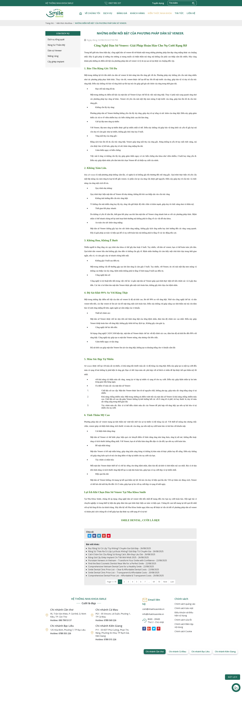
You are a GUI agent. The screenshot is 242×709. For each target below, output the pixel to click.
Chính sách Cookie (183, 631)
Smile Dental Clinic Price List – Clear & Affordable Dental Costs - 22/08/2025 (123, 569)
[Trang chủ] (80, 13)
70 (159, 581)
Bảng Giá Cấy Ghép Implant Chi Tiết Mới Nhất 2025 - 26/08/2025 (118, 557)
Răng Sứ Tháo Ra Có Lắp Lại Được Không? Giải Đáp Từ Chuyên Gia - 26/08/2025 (125, 551)
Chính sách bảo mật (184, 608)
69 (154, 581)
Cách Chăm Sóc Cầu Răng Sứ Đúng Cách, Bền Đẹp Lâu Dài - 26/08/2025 (121, 554)
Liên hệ (191, 13)
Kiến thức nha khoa (160, 13)
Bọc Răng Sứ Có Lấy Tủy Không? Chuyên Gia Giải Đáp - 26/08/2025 (119, 548)
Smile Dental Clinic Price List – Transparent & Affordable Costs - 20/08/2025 (123, 572)
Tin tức (179, 13)
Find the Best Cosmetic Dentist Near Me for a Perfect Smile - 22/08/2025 (122, 563)
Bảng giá (122, 13)
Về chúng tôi (92, 13)
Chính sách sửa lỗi (183, 619)
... (149, 581)
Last (172, 581)
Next (165, 581)
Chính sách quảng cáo (185, 604)
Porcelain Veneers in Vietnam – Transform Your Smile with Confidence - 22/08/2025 (127, 560)
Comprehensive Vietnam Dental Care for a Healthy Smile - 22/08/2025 (121, 566)
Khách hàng (137, 13)
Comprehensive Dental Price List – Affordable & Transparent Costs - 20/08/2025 (126, 575)
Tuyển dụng (158, 3)
